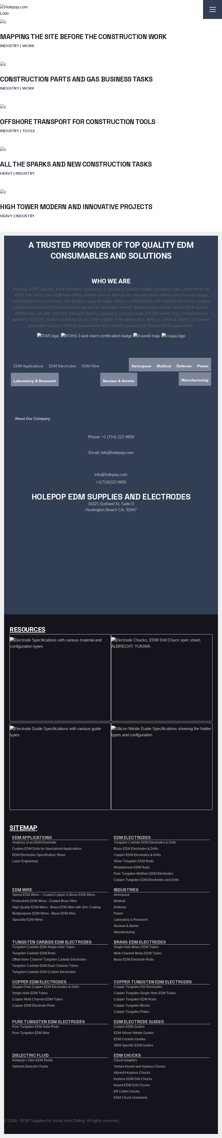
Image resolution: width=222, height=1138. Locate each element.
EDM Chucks (127, 1055)
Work (28, 45)
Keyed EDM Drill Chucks (132, 1085)
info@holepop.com (117, 452)
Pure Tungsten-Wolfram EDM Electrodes (143, 874)
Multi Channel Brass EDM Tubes (138, 953)
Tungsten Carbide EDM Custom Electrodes (44, 972)
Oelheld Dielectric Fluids (30, 1066)
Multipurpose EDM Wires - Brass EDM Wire (44, 913)
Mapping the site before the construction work (83, 36)
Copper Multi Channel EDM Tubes (37, 999)
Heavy (6, 173)
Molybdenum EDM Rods (132, 867)
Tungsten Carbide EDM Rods (34, 953)
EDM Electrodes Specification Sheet (38, 855)
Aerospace (141, 366)
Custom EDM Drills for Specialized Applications (46, 849)
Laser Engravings (25, 861)
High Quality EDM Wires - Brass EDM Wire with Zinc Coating (56, 907)
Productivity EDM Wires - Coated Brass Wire (44, 901)
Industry (9, 45)
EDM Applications (28, 366)
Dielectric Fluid (30, 1055)
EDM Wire (90, 366)
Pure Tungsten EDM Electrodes (48, 1021)
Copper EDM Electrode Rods (33, 1005)
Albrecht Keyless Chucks (132, 1073)
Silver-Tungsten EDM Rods (134, 861)
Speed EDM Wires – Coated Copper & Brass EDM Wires (53, 895)
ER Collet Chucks (127, 1091)
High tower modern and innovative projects (76, 206)
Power (202, 366)
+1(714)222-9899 (111, 482)
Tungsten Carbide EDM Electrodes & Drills (145, 842)
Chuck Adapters (125, 1060)
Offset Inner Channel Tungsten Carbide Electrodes (49, 959)
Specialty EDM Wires (27, 920)
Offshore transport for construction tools (77, 121)
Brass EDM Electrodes (140, 942)
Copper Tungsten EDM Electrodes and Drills (146, 880)
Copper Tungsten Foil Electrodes (138, 987)
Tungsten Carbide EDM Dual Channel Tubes (45, 966)
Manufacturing (194, 380)
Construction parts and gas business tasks (76, 79)
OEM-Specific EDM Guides (133, 1045)
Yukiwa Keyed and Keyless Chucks (139, 1066)
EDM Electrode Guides (139, 1021)
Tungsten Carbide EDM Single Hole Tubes (43, 947)
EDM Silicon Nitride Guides (134, 1033)
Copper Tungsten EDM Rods (135, 999)
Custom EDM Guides (129, 1027)
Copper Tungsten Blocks (132, 1005)
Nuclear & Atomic (119, 381)
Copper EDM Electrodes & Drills (137, 855)
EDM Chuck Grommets (130, 1098)
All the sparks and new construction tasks (76, 164)
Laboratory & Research (35, 381)
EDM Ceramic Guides (130, 1039)
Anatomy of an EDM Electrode (34, 842)
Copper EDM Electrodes (39, 982)
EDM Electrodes (62, 366)
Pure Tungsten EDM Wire (31, 1033)
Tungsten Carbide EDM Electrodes (52, 942)
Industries (126, 890)
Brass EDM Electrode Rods (134, 959)
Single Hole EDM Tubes (30, 993)
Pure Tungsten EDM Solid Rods (35, 1027)
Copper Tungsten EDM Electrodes (153, 982)
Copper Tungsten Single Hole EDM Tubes (145, 993)
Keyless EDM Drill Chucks (133, 1079)
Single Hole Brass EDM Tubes (136, 947)
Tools (28, 130)
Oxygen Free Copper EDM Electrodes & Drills (45, 987)
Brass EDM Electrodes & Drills (136, 849)
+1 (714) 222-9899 (118, 437)
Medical (164, 366)
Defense (184, 366)
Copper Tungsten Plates (131, 1012)
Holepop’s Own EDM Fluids (32, 1060)
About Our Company (32, 418)
